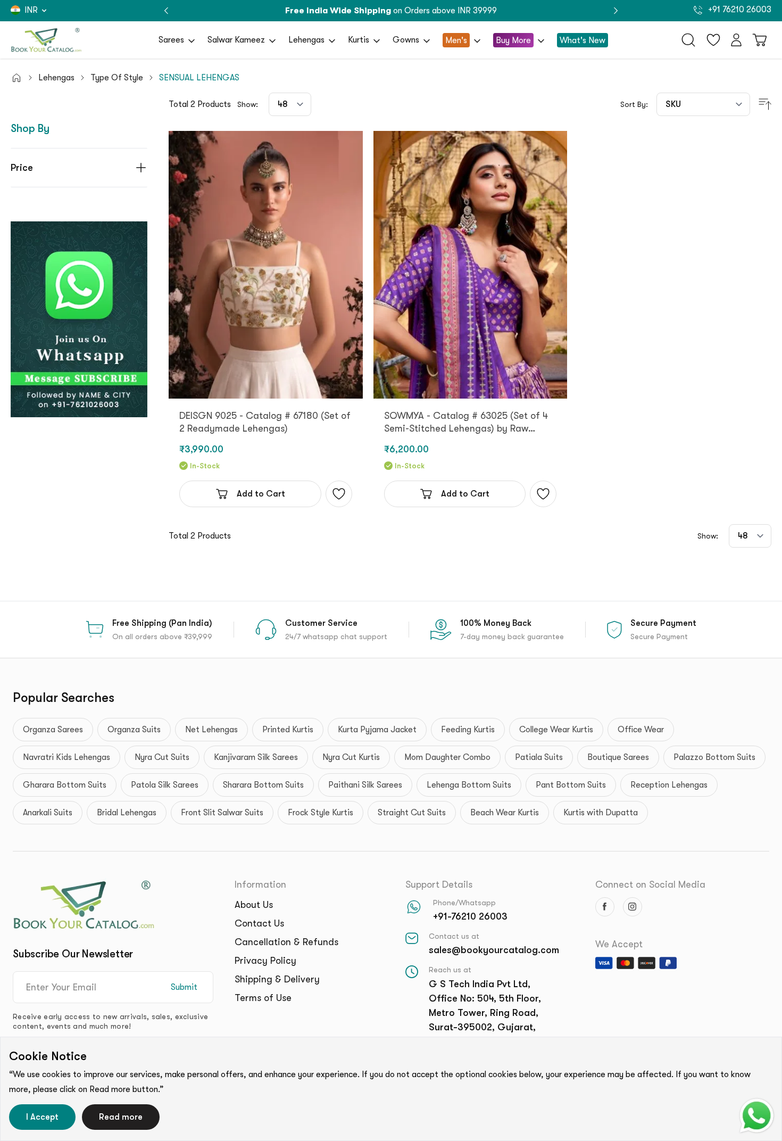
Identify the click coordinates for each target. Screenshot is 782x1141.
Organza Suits (134, 729)
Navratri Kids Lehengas (66, 757)
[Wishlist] (713, 40)
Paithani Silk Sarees (365, 785)
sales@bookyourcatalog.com (494, 950)
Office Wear (641, 729)
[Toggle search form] (688, 39)
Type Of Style (116, 77)
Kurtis (358, 40)
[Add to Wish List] (339, 494)
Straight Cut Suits (412, 812)
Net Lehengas (211, 729)
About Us (254, 904)
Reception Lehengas (669, 785)
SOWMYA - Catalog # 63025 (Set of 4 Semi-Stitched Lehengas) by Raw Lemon (466, 422)
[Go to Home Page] (16, 78)
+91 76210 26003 (738, 9)
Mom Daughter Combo (447, 757)
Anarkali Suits (47, 812)
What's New (582, 40)
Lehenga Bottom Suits (469, 785)
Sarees (171, 40)
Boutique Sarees (618, 757)
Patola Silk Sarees (164, 785)
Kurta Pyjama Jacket (377, 729)
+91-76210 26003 (470, 916)
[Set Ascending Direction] (765, 104)
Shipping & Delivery (277, 979)
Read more (121, 1117)
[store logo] (46, 40)
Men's (456, 40)
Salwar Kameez (236, 40)
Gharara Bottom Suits (64, 785)
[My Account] (736, 40)
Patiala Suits (539, 757)
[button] (615, 10)
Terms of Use (263, 998)
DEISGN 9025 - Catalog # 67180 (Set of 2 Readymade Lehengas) (265, 422)
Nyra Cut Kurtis (351, 757)
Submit (184, 987)
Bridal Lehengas (126, 812)
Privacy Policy (265, 960)
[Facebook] (604, 906)
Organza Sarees (53, 729)
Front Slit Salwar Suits (222, 812)
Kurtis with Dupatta (600, 812)
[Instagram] (632, 906)
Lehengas (306, 40)
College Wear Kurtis (556, 729)
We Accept (619, 944)
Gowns (406, 40)
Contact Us (259, 923)
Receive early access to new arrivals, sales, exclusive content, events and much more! (110, 1021)
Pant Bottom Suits (571, 785)
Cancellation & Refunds (286, 942)
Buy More (513, 40)
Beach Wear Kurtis (504, 812)
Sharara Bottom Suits (263, 785)
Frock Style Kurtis (320, 812)
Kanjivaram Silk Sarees (256, 757)
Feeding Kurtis (468, 729)
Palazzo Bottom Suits (714, 757)
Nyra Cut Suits (162, 757)
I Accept (42, 1117)
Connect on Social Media (650, 884)
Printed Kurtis (287, 729)
